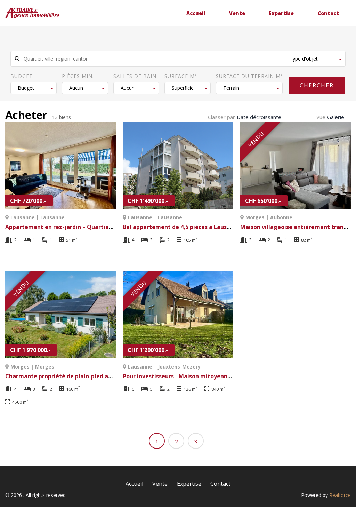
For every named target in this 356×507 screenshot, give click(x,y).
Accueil (195, 13)
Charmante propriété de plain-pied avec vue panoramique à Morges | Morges (113, 376)
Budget (21, 76)
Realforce (340, 495)
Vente (237, 13)
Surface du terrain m (249, 75)
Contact (328, 13)
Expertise (281, 13)
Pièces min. (78, 76)
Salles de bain (134, 76)
